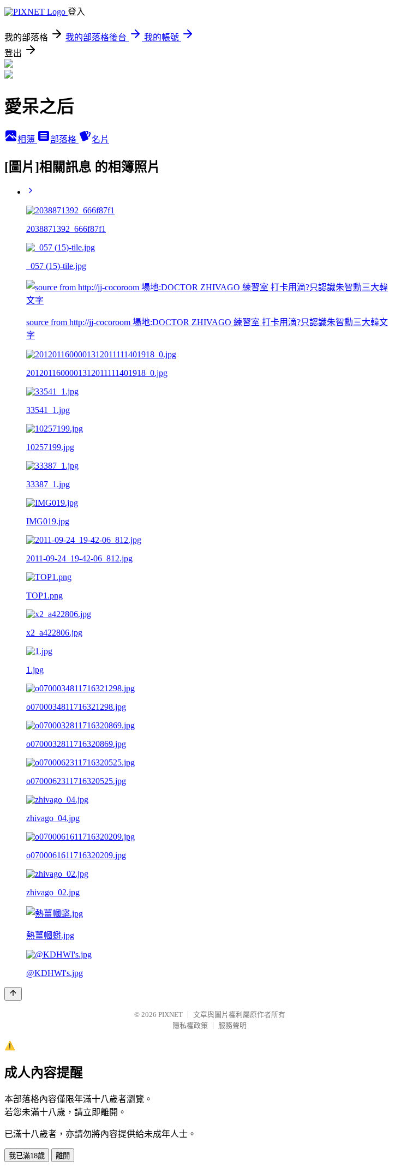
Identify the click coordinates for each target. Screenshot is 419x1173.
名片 (100, 139)
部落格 (64, 139)
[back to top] (13, 994)
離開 (63, 1156)
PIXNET (170, 1014)
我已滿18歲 (27, 1156)
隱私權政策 (190, 1025)
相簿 (27, 139)
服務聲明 (232, 1025)
